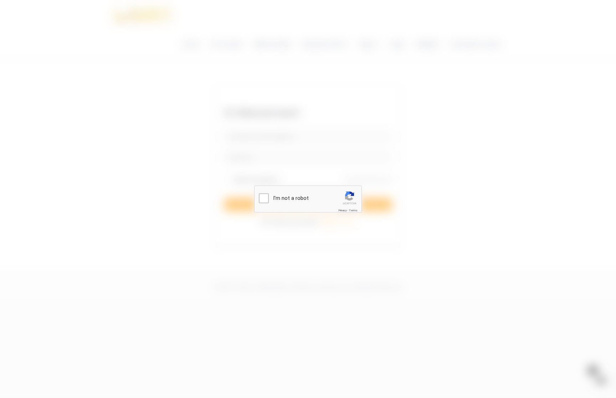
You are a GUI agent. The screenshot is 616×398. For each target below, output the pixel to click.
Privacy (342, 210)
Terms (353, 210)
